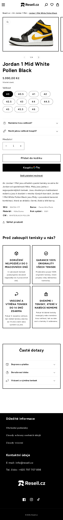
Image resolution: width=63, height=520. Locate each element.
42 (45, 94)
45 (7, 109)
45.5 (20, 109)
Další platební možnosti (31, 175)
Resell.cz (6, 13)
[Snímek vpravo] (38, 57)
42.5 (9, 101)
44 (33, 101)
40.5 (21, 94)
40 (7, 94)
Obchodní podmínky (17, 427)
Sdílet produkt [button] (14, 222)
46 (33, 109)
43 (21, 101)
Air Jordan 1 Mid (19, 13)
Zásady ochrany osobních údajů (23, 435)
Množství (7, 139)
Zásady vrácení (14, 442)
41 (33, 94)
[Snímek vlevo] (24, 57)
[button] (3, 5)
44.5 (47, 101)
